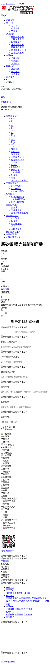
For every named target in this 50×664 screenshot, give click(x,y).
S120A (14, 162)
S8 (12, 123)
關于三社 (10, 23)
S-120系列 (15, 167)
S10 (12, 119)
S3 (12, 133)
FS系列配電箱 (17, 202)
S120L (14, 164)
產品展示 (10, 34)
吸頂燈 (14, 221)
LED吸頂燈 (16, 224)
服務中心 (10, 66)
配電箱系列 (16, 42)
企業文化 (15, 28)
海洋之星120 (17, 170)
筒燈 (13, 226)
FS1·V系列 (16, 186)
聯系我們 (10, 77)
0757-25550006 (7, 4)
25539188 (20, 4)
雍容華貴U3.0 (17, 157)
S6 (12, 126)
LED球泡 (15, 218)
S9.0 (13, 135)
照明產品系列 (17, 47)
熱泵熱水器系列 (18, 50)
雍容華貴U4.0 (17, 160)
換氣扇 (14, 207)
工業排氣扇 (16, 210)
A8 (12, 144)
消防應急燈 (16, 229)
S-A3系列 (15, 172)
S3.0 (13, 142)
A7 (12, 146)
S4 (12, 130)
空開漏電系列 (17, 39)
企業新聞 (15, 58)
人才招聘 (15, 63)
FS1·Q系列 (16, 189)
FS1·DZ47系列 (17, 191)
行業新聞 (15, 61)
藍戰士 (14, 149)
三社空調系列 (17, 53)
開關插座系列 (17, 36)
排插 (13, 178)
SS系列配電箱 (17, 197)
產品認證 (15, 72)
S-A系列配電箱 (18, 199)
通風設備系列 (17, 45)
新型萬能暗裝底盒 (19, 180)
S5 (12, 128)
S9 (12, 121)
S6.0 (13, 139)
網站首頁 (10, 20)
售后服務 (15, 74)
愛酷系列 (15, 152)
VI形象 (14, 31)
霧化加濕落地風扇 (19, 213)
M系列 (14, 175)
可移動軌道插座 (13, 237)
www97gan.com (8, 662)
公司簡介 (15, 26)
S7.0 (13, 137)
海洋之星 (15, 154)
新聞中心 (10, 55)
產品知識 (15, 69)
